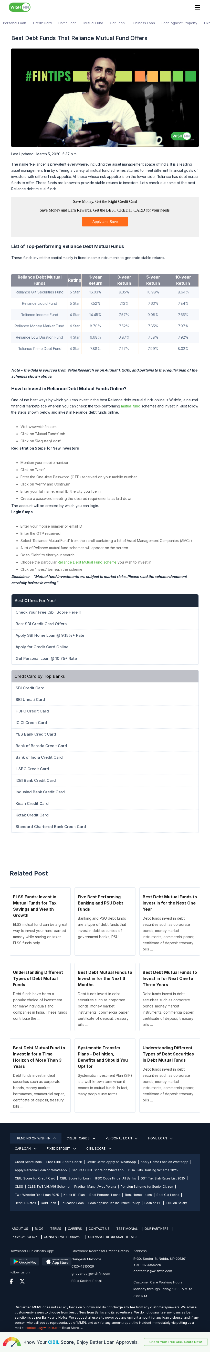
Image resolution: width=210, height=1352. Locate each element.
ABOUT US (20, 1229)
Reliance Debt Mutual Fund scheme (87, 562)
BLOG (39, 1229)
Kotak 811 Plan (74, 1195)
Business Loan (143, 23)
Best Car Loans (167, 1195)
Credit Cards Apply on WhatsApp (111, 1162)
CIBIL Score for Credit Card (35, 1178)
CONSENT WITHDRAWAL (62, 1237)
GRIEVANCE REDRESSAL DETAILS (113, 1237)
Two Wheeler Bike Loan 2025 (37, 1195)
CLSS (19, 1186)
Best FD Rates (25, 1203)
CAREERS (75, 1229)
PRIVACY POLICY (24, 1237)
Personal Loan (14, 23)
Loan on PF (152, 1203)
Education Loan (72, 1203)
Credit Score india (28, 1162)
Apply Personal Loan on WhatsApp (41, 1170)
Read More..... (72, 1328)
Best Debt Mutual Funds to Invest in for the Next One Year (170, 903)
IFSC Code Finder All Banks (115, 1178)
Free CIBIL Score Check (64, 1162)
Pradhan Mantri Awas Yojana (95, 1186)
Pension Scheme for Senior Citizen (147, 1186)
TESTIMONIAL (127, 1229)
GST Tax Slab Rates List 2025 (163, 1178)
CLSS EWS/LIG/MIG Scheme (49, 1186)
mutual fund (130, 406)
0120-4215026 (82, 1266)
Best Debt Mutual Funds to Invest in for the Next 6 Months (105, 978)
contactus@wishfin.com (152, 1271)
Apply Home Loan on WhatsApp (164, 1162)
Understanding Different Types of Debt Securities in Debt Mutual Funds (168, 1054)
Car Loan (117, 23)
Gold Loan (48, 1203)
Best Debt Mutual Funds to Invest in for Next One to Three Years (170, 978)
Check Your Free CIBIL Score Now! (175, 1342)
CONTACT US (99, 1229)
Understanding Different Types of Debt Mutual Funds (38, 978)
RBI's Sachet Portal (86, 1281)
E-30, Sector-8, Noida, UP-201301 (159, 1258)
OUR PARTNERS (156, 1229)
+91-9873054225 (147, 1265)
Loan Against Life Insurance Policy (114, 1203)
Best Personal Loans (104, 1195)
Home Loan (67, 23)
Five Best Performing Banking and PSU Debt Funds (100, 903)
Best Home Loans (138, 1195)
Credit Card (42, 23)
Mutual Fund (93, 23)
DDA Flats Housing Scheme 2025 (153, 1170)
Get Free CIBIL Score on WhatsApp (97, 1170)
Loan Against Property (179, 23)
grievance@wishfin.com (90, 1273)
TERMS (55, 1229)
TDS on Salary (176, 1203)
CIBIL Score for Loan (75, 1178)
